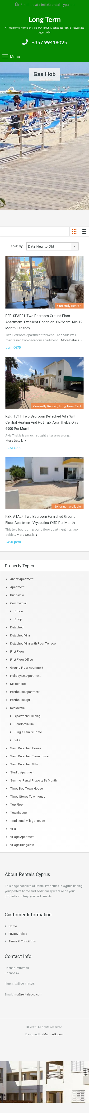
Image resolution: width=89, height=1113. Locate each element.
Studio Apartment (22, 772)
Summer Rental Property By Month (33, 780)
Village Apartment (22, 837)
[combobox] (52, 246)
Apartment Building (27, 716)
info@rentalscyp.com (58, 4)
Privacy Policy (18, 934)
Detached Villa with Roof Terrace (33, 643)
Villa (17, 740)
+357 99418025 (49, 42)
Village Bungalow (22, 845)
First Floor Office (21, 659)
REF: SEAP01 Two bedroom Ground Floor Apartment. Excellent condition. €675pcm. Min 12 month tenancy (43, 322)
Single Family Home (28, 732)
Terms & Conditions (22, 941)
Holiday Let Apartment (25, 675)
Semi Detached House (25, 748)
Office (18, 611)
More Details (70, 340)
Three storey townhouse (27, 796)
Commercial (18, 603)
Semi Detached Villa (24, 764)
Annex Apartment (21, 579)
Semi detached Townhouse (29, 756)
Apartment (17, 587)
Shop (18, 619)
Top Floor (17, 804)
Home (13, 926)
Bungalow (17, 595)
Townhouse (18, 812)
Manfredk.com (53, 1034)
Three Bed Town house (26, 788)
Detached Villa (20, 635)
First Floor (17, 651)
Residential (17, 708)
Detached (16, 627)
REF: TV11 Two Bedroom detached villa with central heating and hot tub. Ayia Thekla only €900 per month (41, 422)
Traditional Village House (27, 820)
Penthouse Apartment (25, 692)
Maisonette (18, 684)
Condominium (24, 724)
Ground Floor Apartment (26, 667)
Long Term (44, 19)
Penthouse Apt (20, 700)
